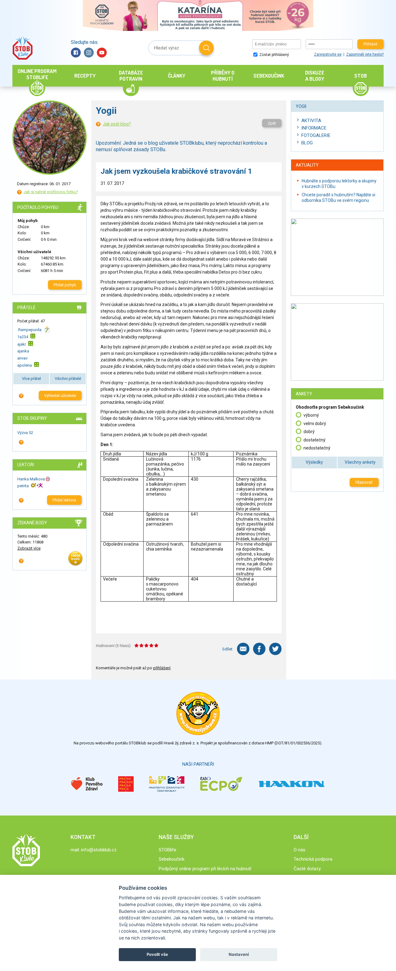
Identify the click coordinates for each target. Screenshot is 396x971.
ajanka (23, 351)
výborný (311, 415)
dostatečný (314, 439)
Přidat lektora (64, 500)
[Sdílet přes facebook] (259, 649)
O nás (299, 850)
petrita (23, 485)
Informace (313, 128)
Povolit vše (157, 954)
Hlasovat (363, 482)
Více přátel (31, 378)
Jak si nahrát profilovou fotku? (51, 192)
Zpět (272, 123)
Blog (307, 143)
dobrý (309, 431)
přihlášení (161, 668)
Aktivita (311, 120)
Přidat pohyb (65, 285)
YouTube (102, 52)
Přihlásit (370, 44)
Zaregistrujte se (328, 54)
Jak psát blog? (117, 123)
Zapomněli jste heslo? (365, 54)
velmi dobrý (314, 423)
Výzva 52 (25, 432)
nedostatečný (316, 447)
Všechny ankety (360, 462)
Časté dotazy (307, 868)
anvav (22, 358)
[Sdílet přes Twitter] (275, 649)
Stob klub (22, 48)
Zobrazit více (29, 548)
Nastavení (239, 954)
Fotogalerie (315, 135)
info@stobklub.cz (99, 850)
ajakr (21, 344)
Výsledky (314, 462)
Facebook (76, 52)
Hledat (206, 47)
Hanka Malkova (31, 479)
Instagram (89, 52)
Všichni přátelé (68, 378)
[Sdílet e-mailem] (243, 649)
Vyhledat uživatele (60, 395)
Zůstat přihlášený (273, 55)
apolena (24, 365)
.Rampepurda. (29, 329)
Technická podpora (313, 859)
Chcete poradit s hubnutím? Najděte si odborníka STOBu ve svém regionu (338, 197)
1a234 (22, 336)
